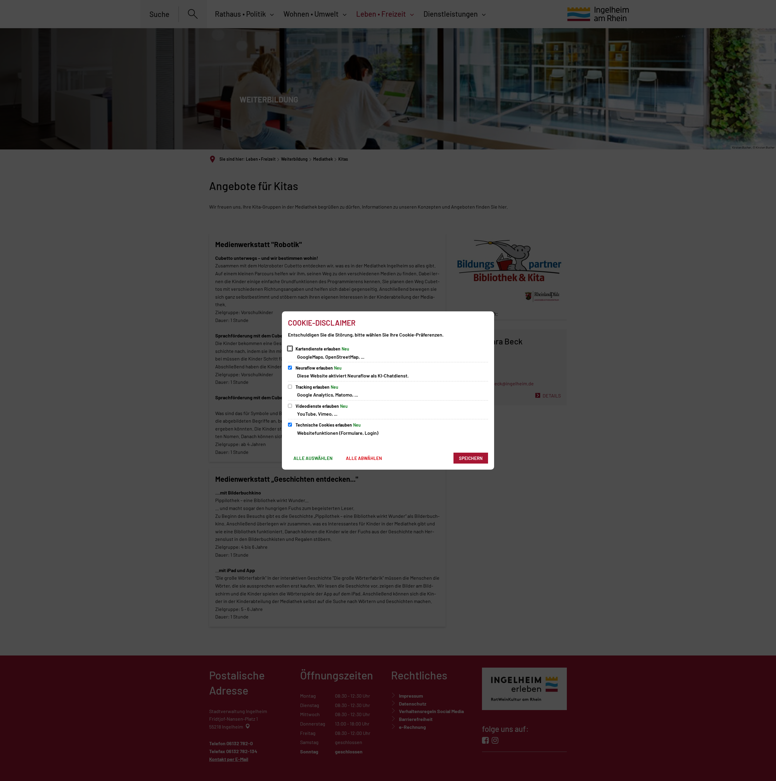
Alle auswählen (313, 458)
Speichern (471, 458)
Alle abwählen (364, 458)
